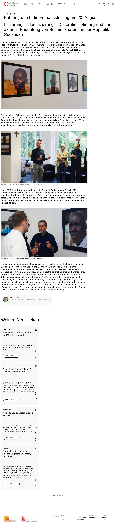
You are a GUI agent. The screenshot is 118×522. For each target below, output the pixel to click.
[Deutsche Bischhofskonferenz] (12, 506)
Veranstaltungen (79, 506)
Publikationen (78, 508)
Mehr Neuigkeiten (59, 482)
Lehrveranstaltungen (80, 504)
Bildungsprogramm (93, 504)
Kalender (104, 504)
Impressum (101, 519)
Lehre (76, 503)
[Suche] (72, 4)
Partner (77, 509)
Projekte (63, 506)
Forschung (63, 504)
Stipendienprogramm (93, 503)
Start (62, 503)
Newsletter (105, 508)
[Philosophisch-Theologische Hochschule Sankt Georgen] (29, 506)
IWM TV (104, 506)
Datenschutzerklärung (90, 519)
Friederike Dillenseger (17, 288)
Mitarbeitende (64, 508)
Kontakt (104, 503)
